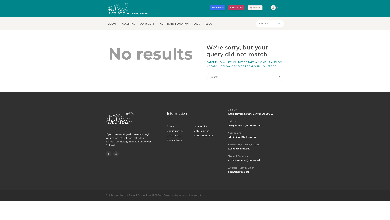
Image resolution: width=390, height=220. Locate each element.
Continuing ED (175, 130)
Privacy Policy (174, 140)
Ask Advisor (217, 8)
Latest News (174, 135)
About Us (172, 126)
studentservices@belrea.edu (244, 160)
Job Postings (201, 130)
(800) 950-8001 (255, 125)
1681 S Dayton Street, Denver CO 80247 (250, 113)
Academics (200, 126)
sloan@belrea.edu (238, 171)
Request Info (236, 8)
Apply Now (255, 8)
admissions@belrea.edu (242, 137)
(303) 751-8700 (236, 125)
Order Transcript (203, 135)
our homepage (265, 66)
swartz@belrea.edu (239, 148)
